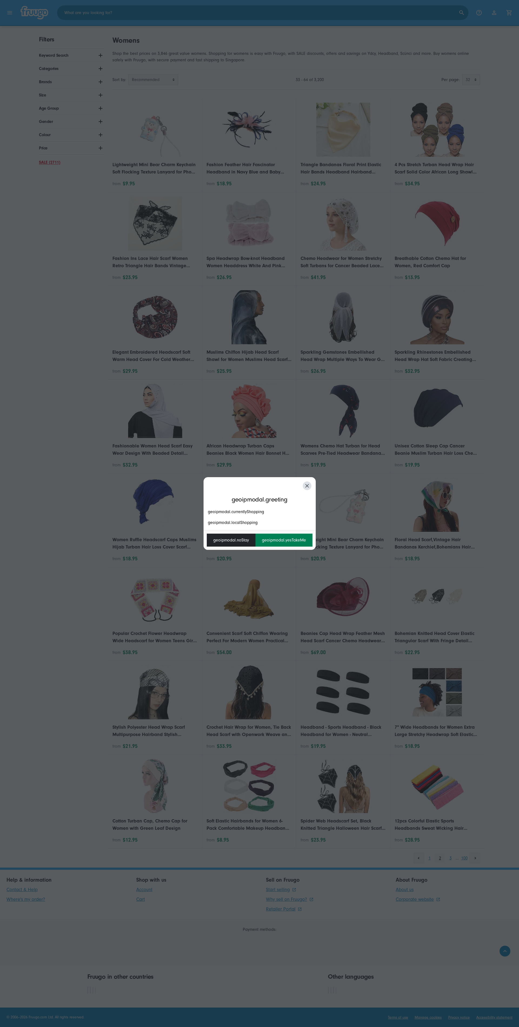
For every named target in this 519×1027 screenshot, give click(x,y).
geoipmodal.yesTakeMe (284, 540)
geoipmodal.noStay (231, 540)
